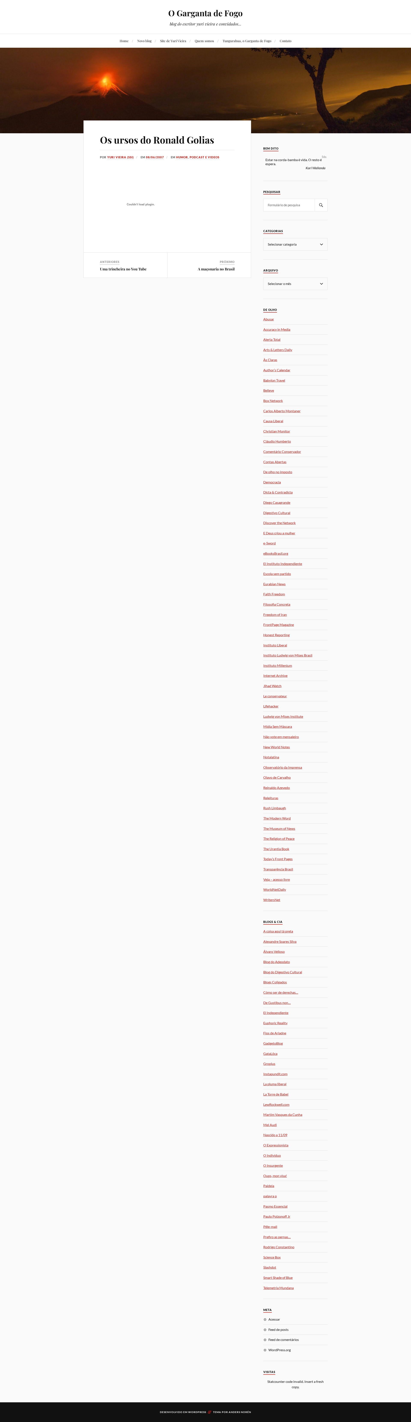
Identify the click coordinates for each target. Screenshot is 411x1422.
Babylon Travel (274, 380)
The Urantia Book (276, 849)
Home (124, 41)
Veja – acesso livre (276, 879)
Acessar (274, 1319)
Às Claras (270, 360)
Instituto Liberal (275, 645)
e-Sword (269, 543)
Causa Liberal (273, 421)
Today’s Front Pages (278, 859)
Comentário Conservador (282, 451)
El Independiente (275, 1013)
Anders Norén (240, 1412)
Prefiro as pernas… (277, 1237)
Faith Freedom (274, 594)
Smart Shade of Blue (278, 1277)
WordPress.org (279, 1350)
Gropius (269, 1064)
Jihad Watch (272, 686)
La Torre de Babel (275, 1094)
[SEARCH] (321, 205)
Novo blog (144, 41)
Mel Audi (270, 1125)
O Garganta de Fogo (205, 12)
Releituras (270, 798)
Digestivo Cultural (276, 513)
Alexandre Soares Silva (279, 941)
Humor (182, 157)
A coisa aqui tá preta (278, 931)
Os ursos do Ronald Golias (157, 139)
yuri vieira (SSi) (120, 157)
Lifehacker (270, 706)
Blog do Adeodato (276, 962)
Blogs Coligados (275, 982)
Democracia (272, 482)
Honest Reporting (276, 635)
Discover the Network (279, 523)
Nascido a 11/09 (275, 1135)
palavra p (270, 1196)
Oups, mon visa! (275, 1176)
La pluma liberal (274, 1084)
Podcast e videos (204, 157)
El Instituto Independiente (282, 564)
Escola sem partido (277, 574)
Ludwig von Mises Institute (283, 716)
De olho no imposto (277, 472)
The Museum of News (279, 828)
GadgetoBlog (273, 1043)
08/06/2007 (155, 157)
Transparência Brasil (278, 869)
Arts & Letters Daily (277, 350)
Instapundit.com (275, 1074)
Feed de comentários (283, 1339)
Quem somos (204, 41)
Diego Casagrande (276, 502)
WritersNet (271, 900)
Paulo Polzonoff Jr (276, 1216)
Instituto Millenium (277, 665)
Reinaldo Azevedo (276, 788)
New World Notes (276, 747)
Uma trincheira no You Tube (123, 269)
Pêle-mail (270, 1227)
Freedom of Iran (275, 614)
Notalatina (271, 757)
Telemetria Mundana (278, 1288)
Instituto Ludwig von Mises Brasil (287, 655)
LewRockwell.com (276, 1104)
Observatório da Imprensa (282, 767)
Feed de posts (278, 1329)
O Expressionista (275, 1145)
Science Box (272, 1257)
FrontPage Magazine (278, 625)
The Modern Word (277, 818)
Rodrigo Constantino (278, 1247)
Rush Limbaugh (274, 808)
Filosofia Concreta (276, 604)
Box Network (273, 401)
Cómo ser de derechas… (280, 992)
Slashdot (269, 1267)
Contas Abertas (274, 462)
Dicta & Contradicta (278, 492)
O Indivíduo (272, 1155)
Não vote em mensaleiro (281, 737)
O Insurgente (273, 1165)
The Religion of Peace (279, 838)
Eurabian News (274, 584)
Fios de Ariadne (274, 1033)
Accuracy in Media (276, 329)
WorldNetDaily (274, 889)
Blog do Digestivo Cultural (282, 972)
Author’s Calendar (276, 370)
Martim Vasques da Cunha (282, 1114)
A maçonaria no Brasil (216, 269)
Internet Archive (275, 675)
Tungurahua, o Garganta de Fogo (247, 41)
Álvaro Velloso (274, 951)
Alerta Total (271, 339)
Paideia (268, 1186)
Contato (285, 41)
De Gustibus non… (277, 1003)
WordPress (197, 1412)
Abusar (268, 319)
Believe (268, 390)
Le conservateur (275, 696)
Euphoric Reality (275, 1023)
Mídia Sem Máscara (277, 726)
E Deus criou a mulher (279, 533)
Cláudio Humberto (277, 441)
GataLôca (270, 1053)
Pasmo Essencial (275, 1206)
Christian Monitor (276, 431)
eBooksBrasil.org (275, 553)
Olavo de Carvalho (277, 777)
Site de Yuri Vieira (173, 41)
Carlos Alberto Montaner (282, 411)
